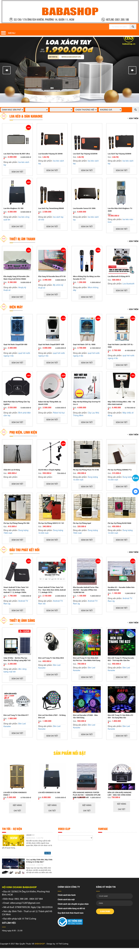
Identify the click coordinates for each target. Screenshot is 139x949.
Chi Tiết (17, 811)
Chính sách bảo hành (67, 895)
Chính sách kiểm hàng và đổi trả (71, 908)
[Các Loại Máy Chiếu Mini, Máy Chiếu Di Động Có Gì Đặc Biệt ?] (13, 860)
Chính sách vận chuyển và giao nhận (73, 904)
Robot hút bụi (59, 412)
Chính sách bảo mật (66, 899)
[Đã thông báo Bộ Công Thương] (70, 921)
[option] (17, 787)
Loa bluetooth (128, 283)
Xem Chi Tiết (17, 172)
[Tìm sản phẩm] (132, 26)
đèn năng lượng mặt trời (15, 670)
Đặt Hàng (17, 805)
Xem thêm (133, 118)
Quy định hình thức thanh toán (70, 913)
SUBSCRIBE (105, 911)
